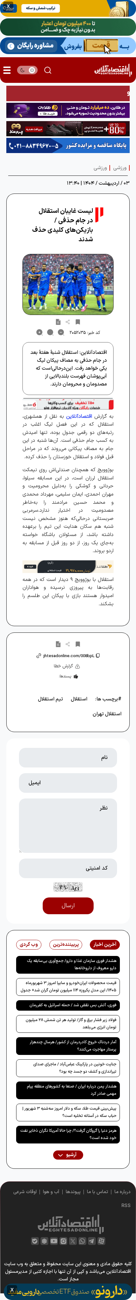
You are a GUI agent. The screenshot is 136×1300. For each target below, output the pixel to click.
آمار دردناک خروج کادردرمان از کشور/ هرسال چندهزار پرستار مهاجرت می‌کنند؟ (73, 1046)
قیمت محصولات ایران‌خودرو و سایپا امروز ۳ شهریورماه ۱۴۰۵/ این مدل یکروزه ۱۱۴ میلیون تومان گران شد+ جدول (68, 987)
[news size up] (39, 332)
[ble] (35, 1241)
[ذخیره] (78, 321)
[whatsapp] (82, 1241)
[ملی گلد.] (68, 27)
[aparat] (101, 1241)
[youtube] (54, 1241)
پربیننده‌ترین (66, 944)
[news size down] (61, 332)
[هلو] (68, 404)
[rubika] (44, 1241)
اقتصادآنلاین (79, 416)
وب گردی (29, 944)
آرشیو (71, 1155)
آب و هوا (51, 1192)
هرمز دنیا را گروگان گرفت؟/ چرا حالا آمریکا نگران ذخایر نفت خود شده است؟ (68, 1134)
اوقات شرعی (25, 1192)
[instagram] (63, 1241)
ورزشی (120, 168)
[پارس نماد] (68, 145)
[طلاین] (68, 110)
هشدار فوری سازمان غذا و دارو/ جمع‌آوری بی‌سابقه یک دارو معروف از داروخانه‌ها (71, 964)
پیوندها (73, 1192)
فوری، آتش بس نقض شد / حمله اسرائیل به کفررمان (72, 1005)
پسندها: (65, 676)
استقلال (79, 699)
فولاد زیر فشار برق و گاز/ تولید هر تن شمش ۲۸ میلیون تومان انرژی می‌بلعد (71, 1024)
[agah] (68, 8)
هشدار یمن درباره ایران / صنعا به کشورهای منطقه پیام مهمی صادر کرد (71, 1090)
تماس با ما (97, 1192)
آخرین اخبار (104, 944)
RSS (126, 1206)
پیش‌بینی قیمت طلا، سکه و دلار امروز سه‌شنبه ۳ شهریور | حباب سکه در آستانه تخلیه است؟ (69, 1112)
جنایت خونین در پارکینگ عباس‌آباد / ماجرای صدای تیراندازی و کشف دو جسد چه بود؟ (74, 1068)
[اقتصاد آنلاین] (113, 70)
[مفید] (68, 1292)
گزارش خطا (63, 666)
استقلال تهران (107, 714)
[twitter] (73, 1241)
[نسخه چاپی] (58, 321)
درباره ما (122, 1192)
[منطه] (68, 128)
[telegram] (92, 1241)
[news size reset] (50, 332)
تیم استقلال (50, 699)
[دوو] (68, 93)
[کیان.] (68, 45)
